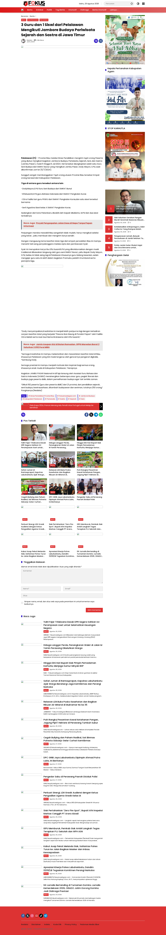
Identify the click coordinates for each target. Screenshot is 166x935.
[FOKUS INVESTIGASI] (33, 3)
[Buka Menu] (143, 3)
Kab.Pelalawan (33, 20)
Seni (82, 399)
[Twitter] (91, 415)
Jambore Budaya (88, 396)
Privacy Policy (71, 924)
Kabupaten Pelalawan (33, 399)
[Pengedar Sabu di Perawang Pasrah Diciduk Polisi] (90, 486)
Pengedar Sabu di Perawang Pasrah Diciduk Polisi (89, 498)
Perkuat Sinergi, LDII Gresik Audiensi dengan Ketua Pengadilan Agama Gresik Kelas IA (32, 526)
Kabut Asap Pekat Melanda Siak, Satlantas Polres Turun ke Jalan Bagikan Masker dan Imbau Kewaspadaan (33, 553)
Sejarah (73, 399)
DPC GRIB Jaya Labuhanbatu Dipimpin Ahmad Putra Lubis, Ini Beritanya (61, 499)
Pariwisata (51, 399)
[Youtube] (37, 916)
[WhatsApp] (101, 415)
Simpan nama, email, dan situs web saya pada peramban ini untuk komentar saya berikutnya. (59, 602)
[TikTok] (41, 916)
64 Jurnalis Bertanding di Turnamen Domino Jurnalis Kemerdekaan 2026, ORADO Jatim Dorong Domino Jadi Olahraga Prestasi (89, 553)
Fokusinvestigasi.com (67, 396)
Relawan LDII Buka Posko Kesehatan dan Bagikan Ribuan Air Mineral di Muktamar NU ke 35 (60, 472)
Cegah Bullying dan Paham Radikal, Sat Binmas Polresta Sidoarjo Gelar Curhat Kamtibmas (33, 499)
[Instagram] (32, 916)
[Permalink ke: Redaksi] (24, 41)
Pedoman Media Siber (89, 924)
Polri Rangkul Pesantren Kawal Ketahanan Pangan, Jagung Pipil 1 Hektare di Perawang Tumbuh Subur (88, 472)
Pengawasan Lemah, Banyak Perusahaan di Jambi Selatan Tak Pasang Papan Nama (129, 237)
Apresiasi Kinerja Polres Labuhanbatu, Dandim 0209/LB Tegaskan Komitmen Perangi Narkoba (62, 553)
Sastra (62, 399)
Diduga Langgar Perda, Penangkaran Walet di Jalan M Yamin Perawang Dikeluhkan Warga (61, 445)
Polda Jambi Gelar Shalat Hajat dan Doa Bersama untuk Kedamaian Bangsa (128, 246)
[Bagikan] (101, 41)
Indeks (47, 924)
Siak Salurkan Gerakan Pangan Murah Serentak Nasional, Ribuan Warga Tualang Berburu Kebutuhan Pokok (128, 218)
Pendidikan (44, 20)
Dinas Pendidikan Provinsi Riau (42, 396)
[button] (131, 4)
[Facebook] (86, 415)
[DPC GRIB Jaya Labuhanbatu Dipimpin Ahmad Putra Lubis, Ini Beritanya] (62, 486)
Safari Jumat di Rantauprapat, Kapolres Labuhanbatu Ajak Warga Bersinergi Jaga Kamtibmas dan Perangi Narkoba (33, 472)
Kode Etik (57, 924)
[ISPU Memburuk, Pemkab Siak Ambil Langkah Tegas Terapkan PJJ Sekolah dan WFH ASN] (90, 514)
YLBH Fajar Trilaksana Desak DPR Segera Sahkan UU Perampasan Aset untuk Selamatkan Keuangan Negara (33, 445)
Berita (24, 20)
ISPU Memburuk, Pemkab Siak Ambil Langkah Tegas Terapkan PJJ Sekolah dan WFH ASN (89, 526)
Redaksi (29, 40)
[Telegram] (96, 415)
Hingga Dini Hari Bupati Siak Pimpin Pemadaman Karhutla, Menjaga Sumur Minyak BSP (89, 445)
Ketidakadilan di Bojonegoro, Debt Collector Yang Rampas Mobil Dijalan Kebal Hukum (129, 228)
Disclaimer (36, 924)
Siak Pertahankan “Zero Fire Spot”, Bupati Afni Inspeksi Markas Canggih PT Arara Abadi (61, 526)
